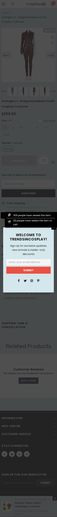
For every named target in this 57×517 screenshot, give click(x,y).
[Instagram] (31, 280)
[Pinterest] (38, 280)
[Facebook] (18, 280)
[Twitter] (25, 280)
